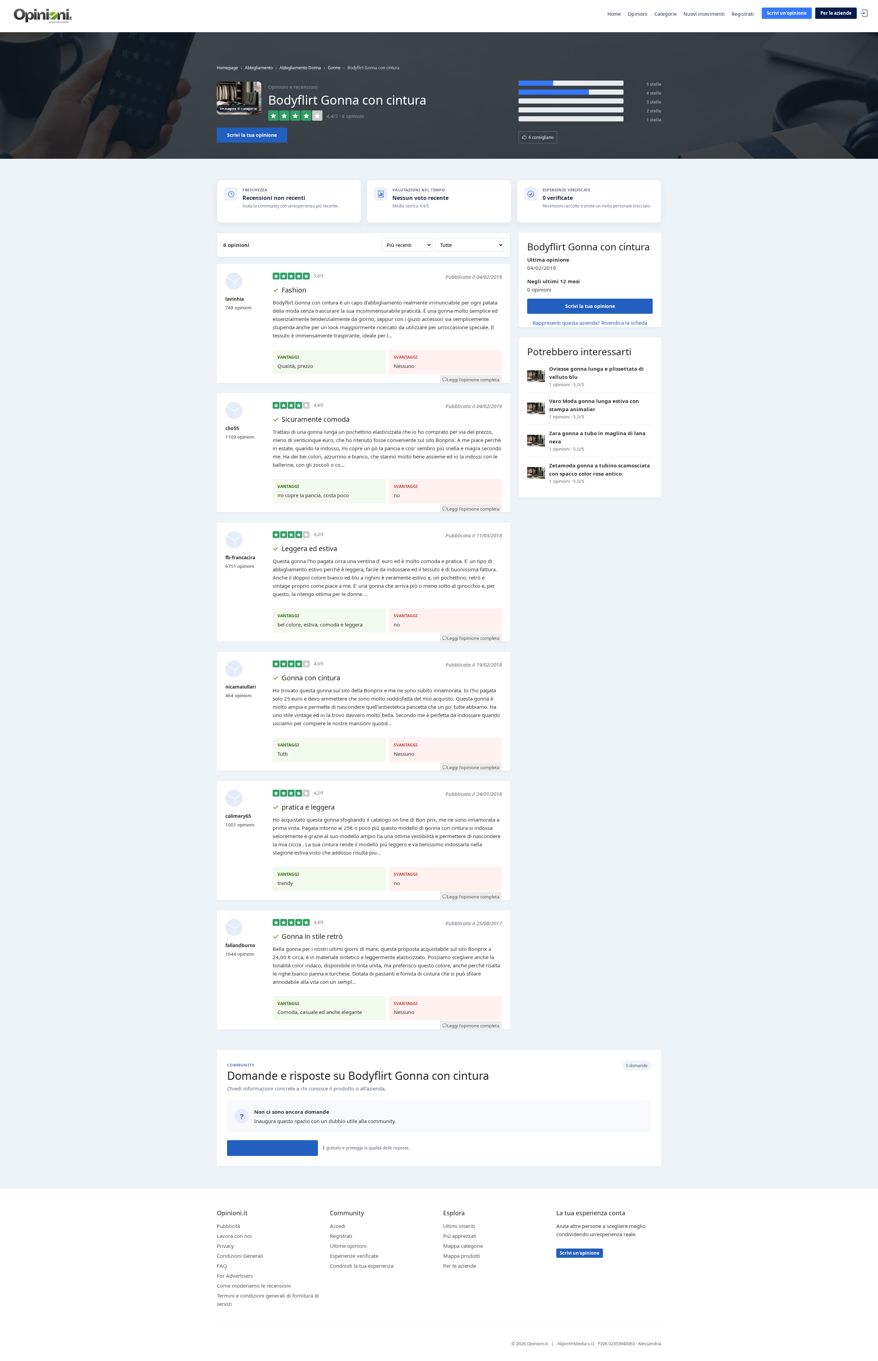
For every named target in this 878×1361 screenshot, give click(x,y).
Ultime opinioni (348, 1245)
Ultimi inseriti (459, 1225)
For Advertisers (235, 1275)
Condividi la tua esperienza (361, 1265)
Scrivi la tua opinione (252, 135)
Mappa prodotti (461, 1255)
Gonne (334, 68)
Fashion (294, 290)
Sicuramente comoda (315, 419)
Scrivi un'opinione (787, 13)
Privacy (225, 1245)
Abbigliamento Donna (300, 68)
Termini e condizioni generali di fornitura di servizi (268, 1299)
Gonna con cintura (311, 677)
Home (614, 14)
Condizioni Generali (240, 1255)
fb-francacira (240, 557)
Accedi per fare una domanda (272, 1148)
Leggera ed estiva (309, 548)
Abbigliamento (259, 68)
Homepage (227, 68)
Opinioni (638, 14)
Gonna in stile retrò (312, 936)
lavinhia (234, 299)
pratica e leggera (308, 807)
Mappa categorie (463, 1245)
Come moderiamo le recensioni (254, 1285)
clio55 (232, 428)
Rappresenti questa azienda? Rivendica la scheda (590, 322)
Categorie (665, 14)
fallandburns (240, 945)
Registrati (743, 14)
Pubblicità (228, 1225)
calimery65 (238, 816)
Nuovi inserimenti (704, 14)
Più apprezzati (459, 1235)
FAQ (222, 1265)
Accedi (864, 13)
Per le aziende (836, 13)
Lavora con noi (234, 1235)
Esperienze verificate (354, 1255)
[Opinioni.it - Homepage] (43, 15)
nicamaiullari (240, 686)
